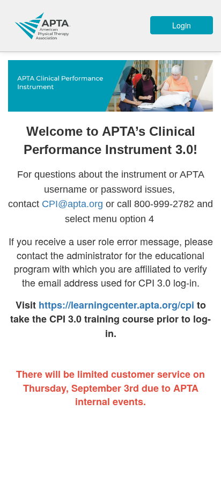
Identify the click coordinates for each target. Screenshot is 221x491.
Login (181, 25)
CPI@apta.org (72, 204)
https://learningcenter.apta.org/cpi (116, 305)
